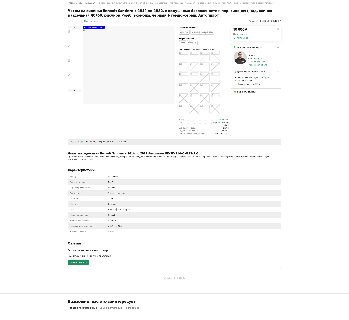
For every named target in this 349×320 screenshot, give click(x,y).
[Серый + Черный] (205, 67)
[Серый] (194, 67)
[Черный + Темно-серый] (194, 109)
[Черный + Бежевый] (215, 77)
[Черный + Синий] (205, 98)
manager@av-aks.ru (257, 65)
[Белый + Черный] (205, 56)
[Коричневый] (215, 56)
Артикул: (253, 21)
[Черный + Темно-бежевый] (215, 98)
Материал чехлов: (187, 27)
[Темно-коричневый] (183, 77)
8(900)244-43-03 (256, 61)
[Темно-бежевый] (215, 67)
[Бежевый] (183, 56)
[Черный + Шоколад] (205, 109)
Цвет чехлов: (185, 49)
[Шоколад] (215, 109)
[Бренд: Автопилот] (278, 29)
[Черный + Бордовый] (194, 88)
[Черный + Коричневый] (205, 88)
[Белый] (194, 56)
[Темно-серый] (194, 77)
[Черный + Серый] (194, 98)
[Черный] (205, 77)
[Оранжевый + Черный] (183, 67)
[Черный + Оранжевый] (183, 98)
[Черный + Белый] (183, 88)
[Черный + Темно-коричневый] (183, 109)
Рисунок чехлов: (186, 38)
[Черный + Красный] (215, 88)
